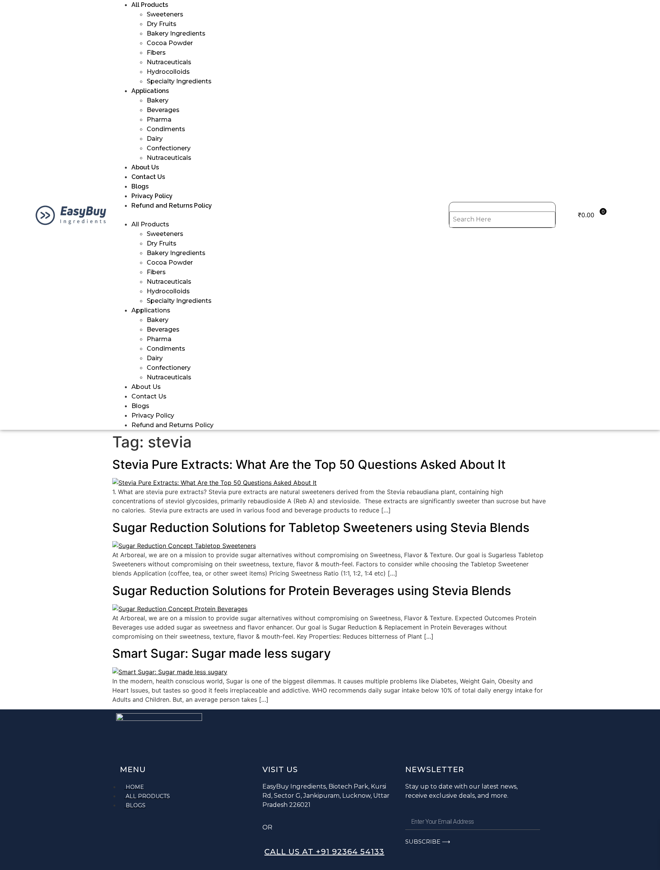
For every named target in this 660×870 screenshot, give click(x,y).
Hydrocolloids (168, 71)
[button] (282, 215)
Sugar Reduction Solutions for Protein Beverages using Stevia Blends (311, 590)
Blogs (140, 186)
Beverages (163, 110)
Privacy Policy (152, 196)
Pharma (159, 119)
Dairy (155, 138)
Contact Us (148, 177)
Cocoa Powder (170, 43)
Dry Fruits (161, 24)
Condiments (166, 129)
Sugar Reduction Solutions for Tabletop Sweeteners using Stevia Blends (320, 527)
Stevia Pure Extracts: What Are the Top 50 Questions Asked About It (309, 464)
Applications (150, 90)
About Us (145, 167)
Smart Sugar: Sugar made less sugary (221, 653)
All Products (149, 4)
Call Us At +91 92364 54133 (324, 851)
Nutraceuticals (169, 62)
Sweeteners (165, 14)
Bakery (157, 100)
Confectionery (169, 148)
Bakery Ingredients (176, 33)
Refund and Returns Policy (171, 205)
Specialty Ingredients (179, 81)
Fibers (156, 52)
